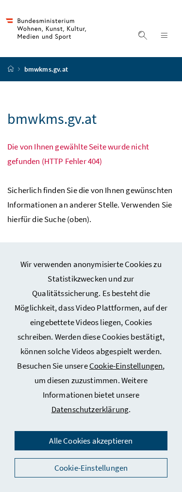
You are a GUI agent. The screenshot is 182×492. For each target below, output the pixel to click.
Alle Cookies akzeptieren (90, 440)
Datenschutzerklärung (90, 409)
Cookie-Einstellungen (126, 365)
